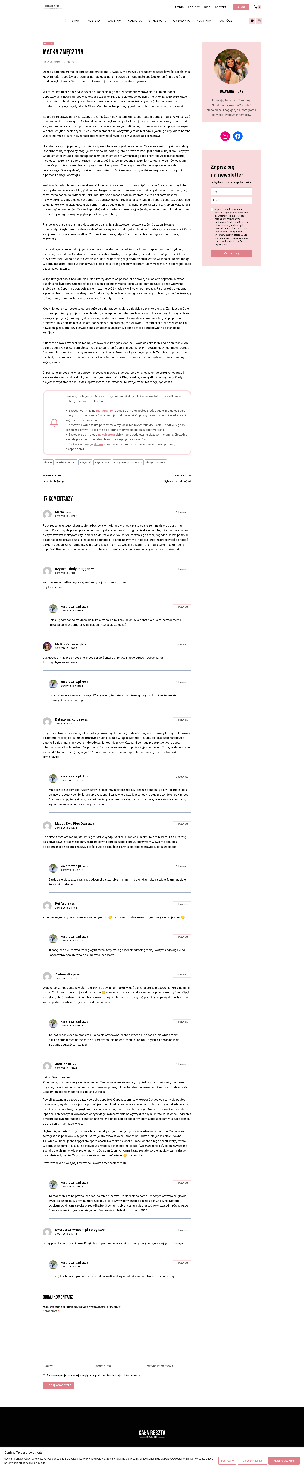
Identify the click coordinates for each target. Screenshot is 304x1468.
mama (48, 462)
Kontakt (220, 7)
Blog (207, 7)
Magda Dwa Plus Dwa (71, 823)
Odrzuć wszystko (252, 1460)
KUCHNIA (204, 20)
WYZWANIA (181, 20)
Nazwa (48, 1365)
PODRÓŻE (225, 20)
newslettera (106, 434)
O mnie (178, 7)
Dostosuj (226, 1460)
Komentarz (51, 1311)
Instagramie (104, 410)
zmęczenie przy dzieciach (128, 462)
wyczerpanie (102, 462)
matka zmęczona (66, 462)
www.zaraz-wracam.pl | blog (76, 1230)
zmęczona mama (155, 462)
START (76, 20)
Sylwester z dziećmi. (177, 478)
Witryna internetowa (159, 1365)
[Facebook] (252, 21)
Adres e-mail (103, 1365)
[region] (152, 1457)
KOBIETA (94, 20)
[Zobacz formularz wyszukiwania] (65, 21)
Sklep (241, 7)
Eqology (194, 7)
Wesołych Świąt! (54, 478)
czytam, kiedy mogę (70, 569)
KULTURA (135, 20)
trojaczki (85, 462)
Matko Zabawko (67, 644)
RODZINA (114, 20)
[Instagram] (259, 21)
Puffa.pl (61, 903)
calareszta (54, 61)
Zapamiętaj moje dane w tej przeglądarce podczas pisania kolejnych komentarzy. (93, 1375)
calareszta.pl (71, 606)
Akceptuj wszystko (284, 1460)
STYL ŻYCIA (157, 20)
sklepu (98, 444)
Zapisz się (231, 253)
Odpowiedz (182, 512)
